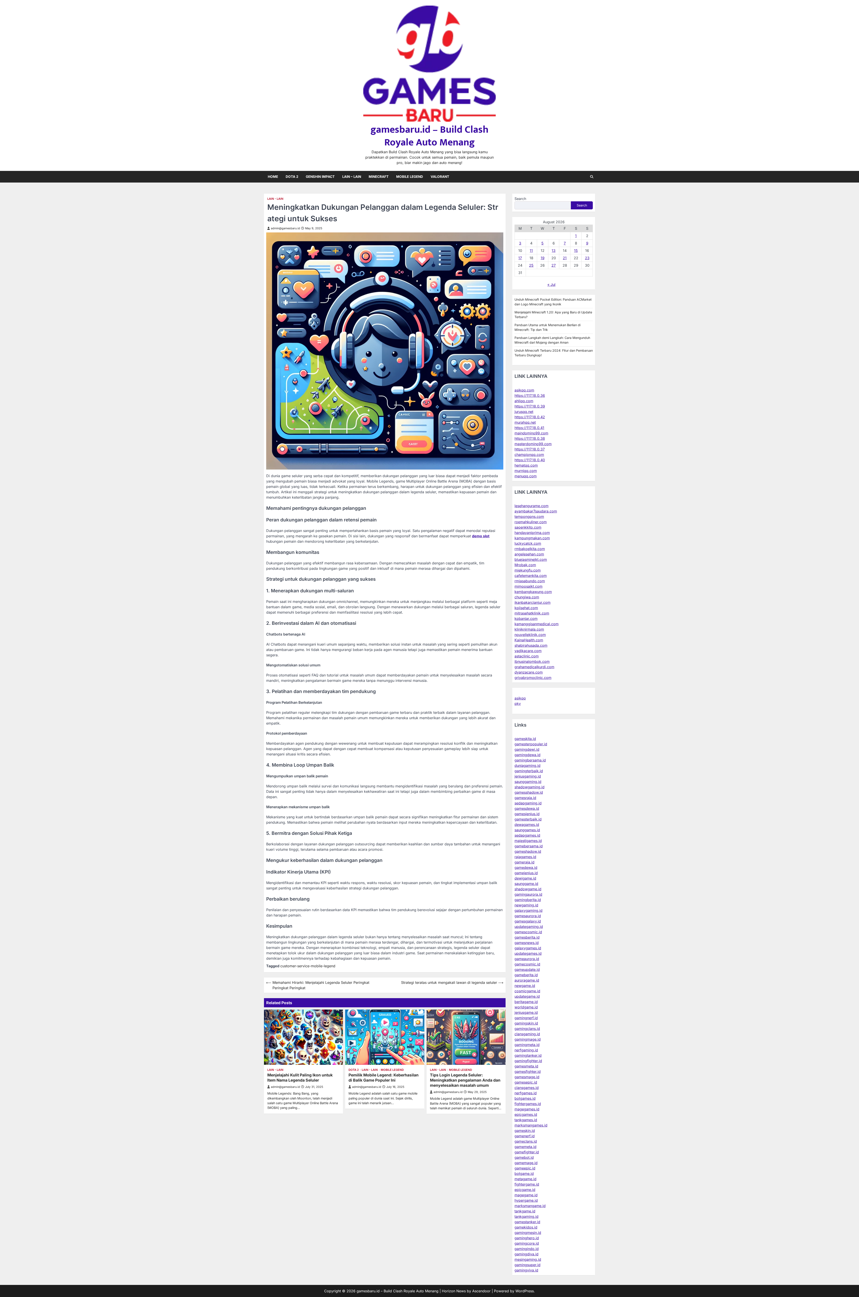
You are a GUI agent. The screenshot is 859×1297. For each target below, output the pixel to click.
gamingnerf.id (526, 1018)
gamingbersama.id (530, 760)
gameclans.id (526, 1141)
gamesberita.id (527, 937)
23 (587, 258)
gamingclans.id (527, 1028)
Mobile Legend (409, 176)
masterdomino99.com (533, 444)
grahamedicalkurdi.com (534, 667)
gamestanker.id (527, 1222)
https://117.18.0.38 (530, 438)
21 (565, 258)
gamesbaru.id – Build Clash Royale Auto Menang (429, 136)
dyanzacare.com (529, 672)
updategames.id (528, 953)
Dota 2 (292, 176)
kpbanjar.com (526, 618)
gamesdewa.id (527, 808)
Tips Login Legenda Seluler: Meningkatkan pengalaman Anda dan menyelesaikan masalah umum (465, 1080)
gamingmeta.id (527, 1044)
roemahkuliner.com (531, 522)
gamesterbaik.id (528, 819)
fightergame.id (527, 1184)
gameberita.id (526, 975)
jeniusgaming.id (528, 776)
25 (531, 265)
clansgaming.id (527, 1034)
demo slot (480, 536)
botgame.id (524, 1173)
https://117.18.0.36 (530, 395)
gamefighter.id (527, 1152)
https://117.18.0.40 (530, 460)
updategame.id (527, 996)
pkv (518, 703)
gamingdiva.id (526, 1254)
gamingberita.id (528, 899)
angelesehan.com (529, 554)
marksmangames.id (531, 1125)
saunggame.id (526, 883)
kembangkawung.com (533, 591)
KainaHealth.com (529, 640)
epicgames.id (526, 1114)
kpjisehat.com (526, 608)
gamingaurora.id (528, 894)
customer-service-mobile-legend (307, 966)
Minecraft (379, 176)
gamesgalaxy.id (528, 921)
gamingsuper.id (527, 1265)
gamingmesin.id (528, 1232)
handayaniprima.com (532, 532)
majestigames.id (528, 840)
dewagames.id (527, 824)
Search (520, 198)
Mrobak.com (525, 565)
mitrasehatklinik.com (532, 613)
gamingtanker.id (528, 1055)
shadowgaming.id (529, 787)
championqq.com (529, 454)
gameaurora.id (527, 959)
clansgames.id (527, 1087)
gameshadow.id (528, 851)
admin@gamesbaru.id (285, 228)
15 (576, 250)
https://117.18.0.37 (530, 449)
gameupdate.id (527, 969)
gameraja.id (524, 862)
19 (542, 258)
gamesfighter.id (528, 1071)
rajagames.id (525, 857)
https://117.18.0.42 (530, 417)
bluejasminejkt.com (531, 559)
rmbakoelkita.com (530, 548)
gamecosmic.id (527, 964)
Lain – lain (351, 176)
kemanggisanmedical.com (537, 624)
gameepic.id (525, 1168)
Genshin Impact (320, 176)
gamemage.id (526, 1163)
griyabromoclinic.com (533, 677)
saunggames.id (527, 830)
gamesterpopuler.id (531, 744)
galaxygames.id (528, 948)
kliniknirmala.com (529, 629)
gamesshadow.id (529, 792)
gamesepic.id (526, 1082)
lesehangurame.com (532, 506)
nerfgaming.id (526, 1050)
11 (531, 250)
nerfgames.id (526, 1093)
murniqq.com (526, 470)
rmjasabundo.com (530, 581)
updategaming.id (529, 926)
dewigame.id (525, 878)
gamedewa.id (526, 867)
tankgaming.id (526, 1216)
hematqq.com (526, 465)
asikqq (520, 698)
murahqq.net (525, 422)
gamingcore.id (527, 1243)
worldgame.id (526, 1007)
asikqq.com (524, 390)
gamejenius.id (526, 873)
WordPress (524, 1291)
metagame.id (525, 1179)
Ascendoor (481, 1291)
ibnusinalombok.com (532, 661)
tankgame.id (525, 1211)
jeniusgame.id (526, 1012)
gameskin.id (525, 1130)
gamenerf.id (525, 1136)
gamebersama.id (529, 846)
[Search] (591, 176)
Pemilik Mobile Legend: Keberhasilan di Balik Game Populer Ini (384, 1077)
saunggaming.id (528, 781)
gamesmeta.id (526, 1066)
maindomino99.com (531, 433)
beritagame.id (526, 1001)
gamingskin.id (526, 1023)
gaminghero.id (527, 1238)
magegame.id (526, 1195)
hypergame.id (526, 1200)
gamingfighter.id (528, 1061)
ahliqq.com (524, 401)
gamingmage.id (528, 1039)
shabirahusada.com (531, 645)
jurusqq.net (524, 411)
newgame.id (525, 985)
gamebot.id (524, 1157)
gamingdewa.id (527, 755)
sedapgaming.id (528, 803)
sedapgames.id (527, 835)
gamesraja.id (525, 797)
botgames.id (525, 1098)
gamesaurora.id (528, 916)
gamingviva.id (526, 1270)
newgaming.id (526, 905)
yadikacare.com (528, 650)
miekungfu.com (528, 570)
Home (273, 176)
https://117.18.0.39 (530, 406)
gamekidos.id (526, 1227)
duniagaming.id (527, 765)
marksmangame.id (530, 1205)
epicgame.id (525, 1189)
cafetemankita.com (531, 575)
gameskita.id (525, 738)
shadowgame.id (528, 889)
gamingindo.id (527, 1248)
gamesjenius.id (527, 814)
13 (553, 250)
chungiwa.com (527, 597)
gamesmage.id (527, 1077)
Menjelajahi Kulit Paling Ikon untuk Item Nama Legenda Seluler (300, 1077)
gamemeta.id (525, 1146)
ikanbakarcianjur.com (533, 602)
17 (520, 258)
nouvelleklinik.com (530, 634)
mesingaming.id (528, 1259)
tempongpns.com (529, 516)
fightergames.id (528, 1103)
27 (553, 265)
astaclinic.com (527, 656)
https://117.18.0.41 (529, 427)
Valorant (440, 176)
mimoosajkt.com (528, 586)
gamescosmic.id (528, 932)
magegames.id (527, 1109)
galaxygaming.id (528, 910)
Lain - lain (275, 198)
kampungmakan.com (532, 538)
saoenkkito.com (528, 527)
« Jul (551, 284)
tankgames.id (526, 1120)
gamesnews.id (527, 942)
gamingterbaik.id (529, 771)
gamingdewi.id (527, 749)
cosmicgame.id (527, 991)
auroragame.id (527, 980)
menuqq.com (526, 476)
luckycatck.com (528, 543)
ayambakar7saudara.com (536, 511)
